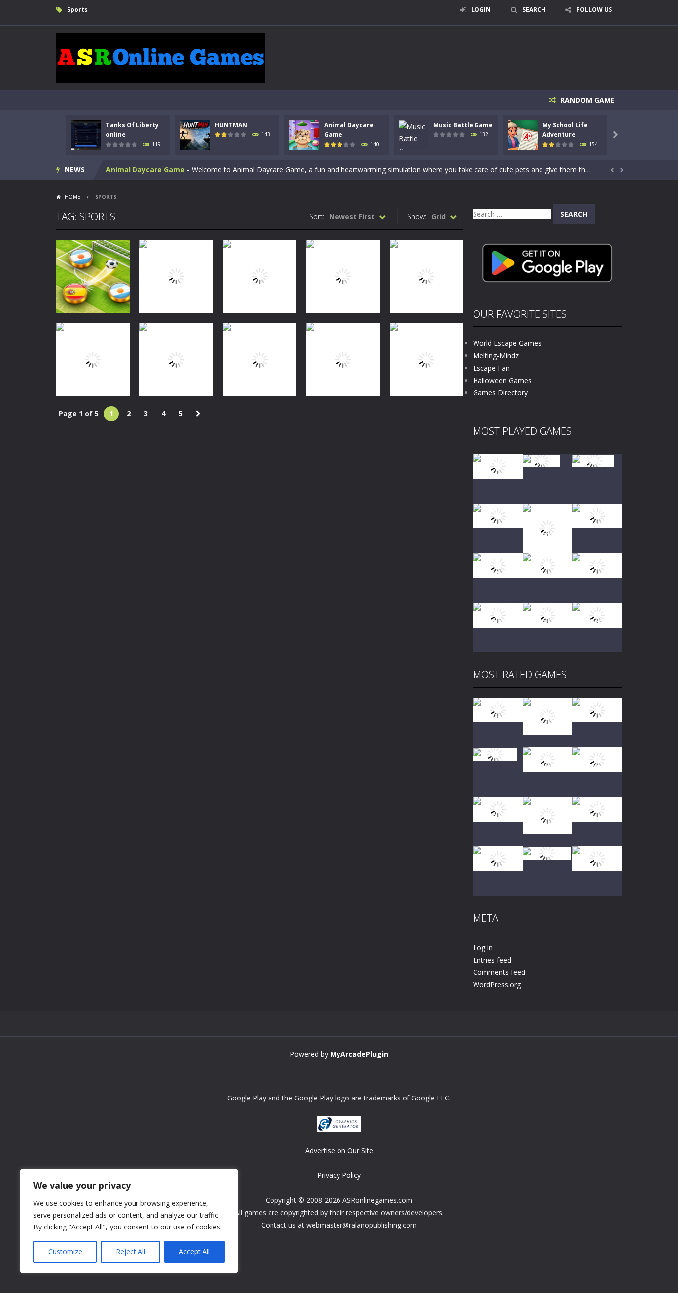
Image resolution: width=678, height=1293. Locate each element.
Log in (483, 947)
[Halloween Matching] (547, 759)
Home (72, 197)
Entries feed (492, 960)
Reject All (130, 1251)
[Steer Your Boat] (498, 515)
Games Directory (500, 392)
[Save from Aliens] (597, 709)
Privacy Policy (339, 1175)
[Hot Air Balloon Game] (498, 614)
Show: (416, 216)
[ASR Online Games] (160, 57)
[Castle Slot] (593, 460)
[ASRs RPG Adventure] (597, 515)
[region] (129, 1221)
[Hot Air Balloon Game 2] (547, 715)
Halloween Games (502, 380)
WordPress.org (497, 984)
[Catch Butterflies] (597, 759)
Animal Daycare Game (145, 169)
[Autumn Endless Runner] (547, 614)
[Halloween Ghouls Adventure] (547, 814)
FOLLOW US (594, 9)
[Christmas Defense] (498, 565)
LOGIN (481, 9)
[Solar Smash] (547, 852)
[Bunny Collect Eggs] (498, 858)
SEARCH (533, 9)
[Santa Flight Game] (547, 565)
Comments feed (499, 972)
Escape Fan (491, 368)
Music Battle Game (463, 125)
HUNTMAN (231, 125)
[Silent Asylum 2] (498, 808)
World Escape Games (507, 343)
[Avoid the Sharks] (597, 565)
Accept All (194, 1251)
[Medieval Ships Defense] (498, 709)
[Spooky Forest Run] (498, 465)
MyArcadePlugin (359, 1054)
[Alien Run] (541, 460)
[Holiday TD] (495, 753)
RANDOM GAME (586, 100)
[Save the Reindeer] (597, 614)
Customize (65, 1251)
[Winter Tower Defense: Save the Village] (547, 527)
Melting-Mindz (496, 355)
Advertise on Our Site (339, 1150)
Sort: (316, 216)
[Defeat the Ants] (597, 808)
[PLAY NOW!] (86, 134)
